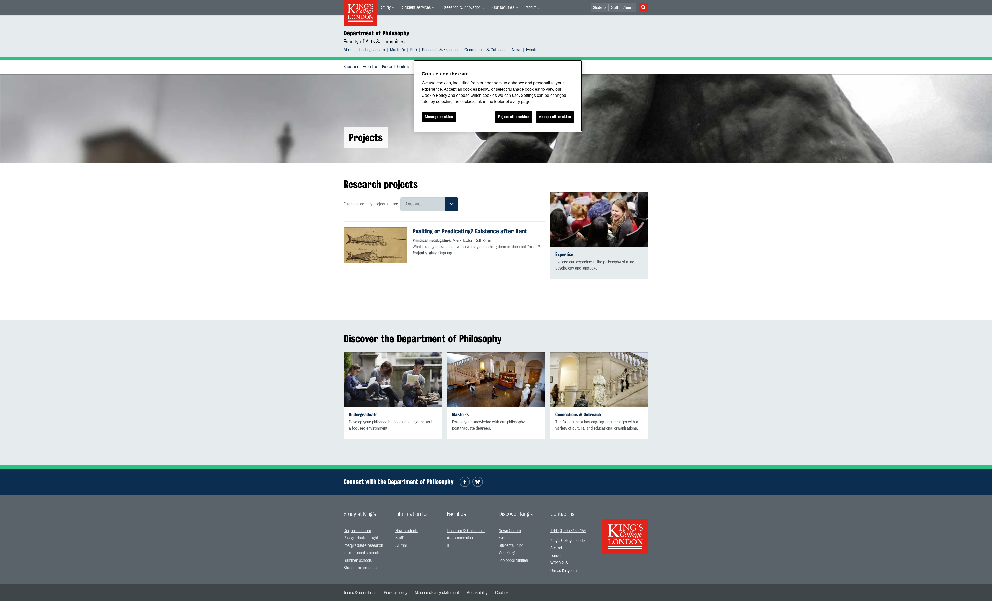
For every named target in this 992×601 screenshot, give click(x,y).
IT (448, 545)
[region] (498, 96)
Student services (416, 7)
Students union (511, 545)
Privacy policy (395, 593)
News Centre (510, 531)
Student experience (360, 568)
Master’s (460, 414)
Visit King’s (507, 553)
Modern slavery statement (437, 593)
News (516, 50)
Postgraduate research (363, 545)
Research (351, 67)
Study (386, 7)
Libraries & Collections (466, 531)
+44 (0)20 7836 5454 (568, 531)
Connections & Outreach (485, 50)
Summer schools (358, 560)
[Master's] (496, 379)
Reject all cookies (513, 117)
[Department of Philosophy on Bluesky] (477, 482)
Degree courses (357, 531)
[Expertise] (599, 219)
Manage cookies (439, 117)
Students (599, 8)
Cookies (501, 593)
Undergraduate (372, 50)
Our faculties (503, 7)
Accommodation (460, 538)
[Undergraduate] (393, 379)
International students (362, 553)
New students (406, 531)
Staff (614, 8)
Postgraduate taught (361, 538)
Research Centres (395, 67)
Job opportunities (513, 560)
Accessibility (477, 593)
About (531, 7)
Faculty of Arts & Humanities (374, 41)
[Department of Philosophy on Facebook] (465, 482)
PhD (413, 50)
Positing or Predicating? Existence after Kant (470, 231)
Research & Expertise (440, 50)
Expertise (370, 67)
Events (531, 50)
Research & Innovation (461, 7)
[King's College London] (625, 532)
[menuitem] (387, 7)
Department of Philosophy (376, 33)
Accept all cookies (555, 117)
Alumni (628, 8)
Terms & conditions (360, 593)
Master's (397, 50)
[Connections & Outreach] (599, 379)
